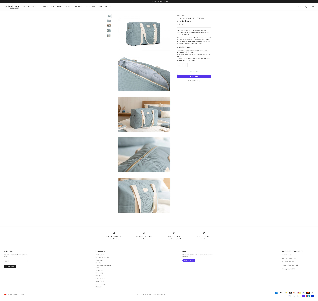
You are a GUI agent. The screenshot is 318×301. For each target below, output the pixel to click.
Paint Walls (99, 286)
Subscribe (10, 266)
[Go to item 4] (109, 30)
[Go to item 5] (109, 35)
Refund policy (99, 275)
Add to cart (194, 71)
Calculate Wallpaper (101, 284)
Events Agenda (100, 254)
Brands (107, 6)
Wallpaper (44, 6)
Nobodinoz (180, 15)
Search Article (99, 260)
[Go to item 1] (109, 16)
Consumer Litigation (101, 278)
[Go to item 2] (109, 21)
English (298, 6)
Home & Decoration (29, 6)
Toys (52, 6)
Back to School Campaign (102, 257)
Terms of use (99, 270)
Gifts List (98, 263)
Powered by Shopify (158, 294)
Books (59, 6)
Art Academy (90, 6)
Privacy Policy (99, 273)
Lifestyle (68, 6)
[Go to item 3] (109, 25)
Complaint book (100, 281)
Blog (100, 6)
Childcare (78, 6)
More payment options (194, 80)
